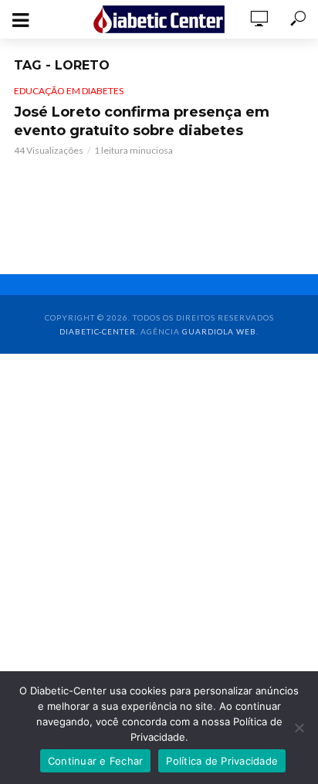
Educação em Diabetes (68, 91)
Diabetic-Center (97, 331)
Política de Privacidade (222, 761)
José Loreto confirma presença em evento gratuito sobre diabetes (141, 121)
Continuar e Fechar (96, 761)
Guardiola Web (219, 331)
